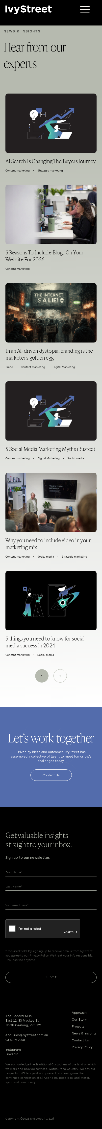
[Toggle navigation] (85, 9)
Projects (78, 1026)
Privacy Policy (82, 1047)
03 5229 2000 (15, 1040)
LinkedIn (11, 1054)
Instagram (13, 1050)
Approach (79, 1012)
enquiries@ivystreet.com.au (26, 1035)
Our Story (79, 1019)
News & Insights (84, 1033)
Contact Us (51, 775)
